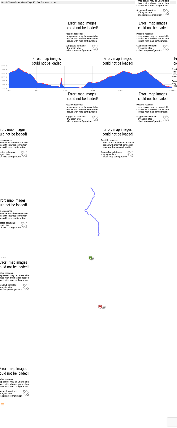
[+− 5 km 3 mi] (88, 34)
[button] (90, 258)
